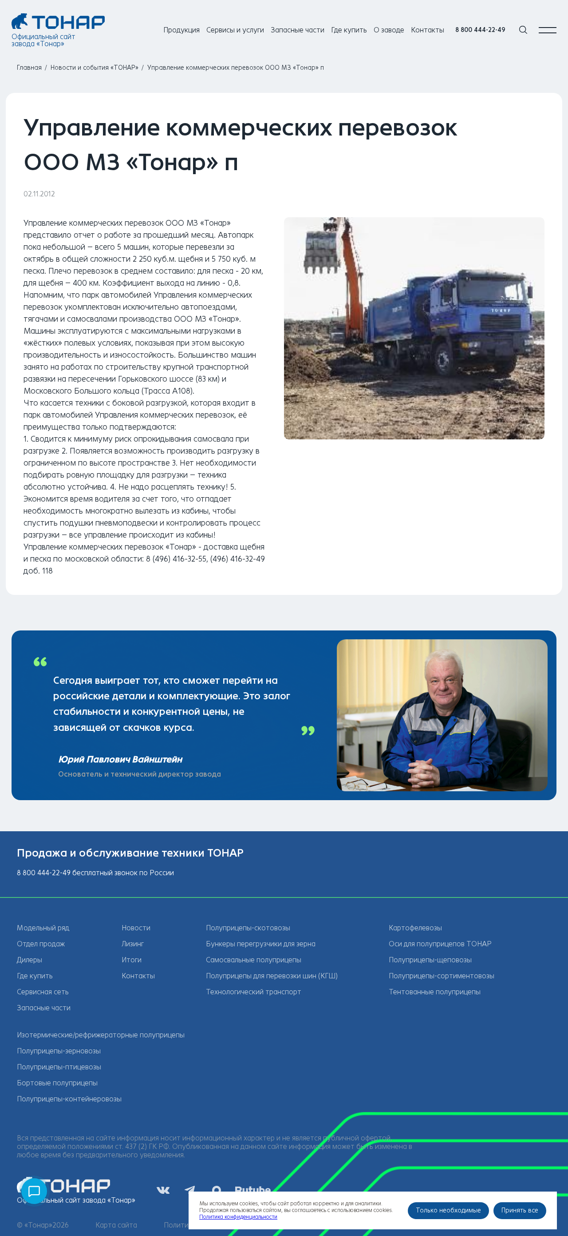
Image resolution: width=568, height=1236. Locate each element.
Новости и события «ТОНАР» (94, 67)
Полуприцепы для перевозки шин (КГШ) (272, 976)
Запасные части (297, 30)
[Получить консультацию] (34, 1191)
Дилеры (29, 960)
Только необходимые (448, 1210)
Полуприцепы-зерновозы (59, 1051)
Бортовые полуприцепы (57, 1083)
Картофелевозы (415, 928)
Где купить (349, 30)
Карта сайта (116, 1225)
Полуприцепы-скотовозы (248, 928)
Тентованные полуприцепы (435, 992)
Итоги (132, 960)
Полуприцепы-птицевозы (59, 1067)
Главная (29, 67)
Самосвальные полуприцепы (253, 960)
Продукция (181, 30)
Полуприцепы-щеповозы (430, 960)
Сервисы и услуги (235, 30)
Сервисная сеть (43, 992)
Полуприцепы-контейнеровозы (69, 1099)
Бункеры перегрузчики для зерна (261, 944)
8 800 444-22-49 (480, 30)
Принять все (519, 1210)
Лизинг (133, 944)
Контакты (427, 30)
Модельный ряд (43, 928)
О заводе (389, 30)
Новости (136, 928)
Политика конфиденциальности (238, 1217)
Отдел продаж (41, 944)
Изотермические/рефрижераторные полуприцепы (101, 1035)
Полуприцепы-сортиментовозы (441, 976)
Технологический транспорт (253, 992)
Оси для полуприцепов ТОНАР (440, 944)
